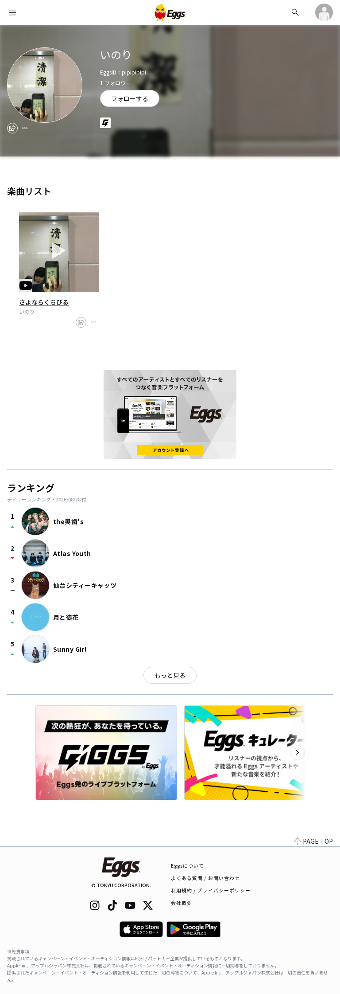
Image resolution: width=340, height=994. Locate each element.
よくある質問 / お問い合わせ (205, 877)
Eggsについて (188, 865)
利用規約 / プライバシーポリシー (211, 890)
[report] (24, 128)
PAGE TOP (318, 841)
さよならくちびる (44, 301)
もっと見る (170, 675)
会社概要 (181, 902)
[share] (12, 128)
